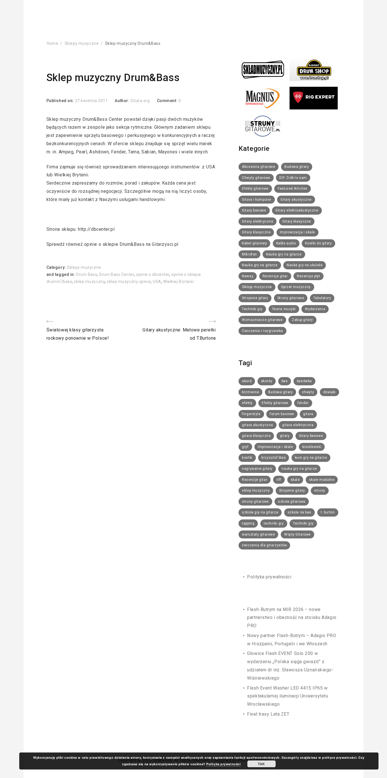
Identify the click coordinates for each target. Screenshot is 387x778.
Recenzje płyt (308, 276)
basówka (304, 381)
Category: (56, 267)
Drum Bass (86, 274)
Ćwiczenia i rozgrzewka (262, 331)
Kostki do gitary (318, 243)
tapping (248, 523)
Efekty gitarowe (255, 189)
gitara (308, 414)
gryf (245, 447)
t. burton (328, 512)
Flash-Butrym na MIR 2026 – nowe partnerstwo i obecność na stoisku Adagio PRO (291, 618)
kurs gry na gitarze (311, 458)
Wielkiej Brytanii (178, 281)
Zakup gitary (302, 320)
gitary (285, 436)
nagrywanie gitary (257, 469)
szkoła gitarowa (291, 502)
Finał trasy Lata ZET (268, 714)
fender (303, 403)
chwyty (308, 392)
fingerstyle (251, 414)
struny (319, 490)
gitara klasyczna (256, 436)
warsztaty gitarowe (258, 534)
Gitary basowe (254, 210)
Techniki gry (252, 309)
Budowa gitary (296, 167)
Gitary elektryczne (257, 221)
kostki (247, 458)
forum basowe (282, 414)
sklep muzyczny (89, 281)
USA (157, 281)
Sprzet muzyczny (296, 287)
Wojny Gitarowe (297, 534)
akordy (266, 381)
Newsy (247, 276)
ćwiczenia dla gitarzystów (264, 545)
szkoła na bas (299, 512)
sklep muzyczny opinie (129, 281)
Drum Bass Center (116, 274)
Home (52, 43)
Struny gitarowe (290, 298)
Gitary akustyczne (296, 200)
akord (247, 381)
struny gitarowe (255, 502)
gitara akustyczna (257, 425)
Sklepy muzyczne (82, 43)
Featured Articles (292, 189)
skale (295, 480)
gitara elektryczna (297, 425)
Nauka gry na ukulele (304, 265)
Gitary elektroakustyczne (296, 210)
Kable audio (286, 243)
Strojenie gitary (255, 298)
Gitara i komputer (256, 200)
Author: (122, 100)
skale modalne (321, 480)
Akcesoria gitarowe (258, 167)
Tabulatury (322, 298)
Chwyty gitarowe (256, 178)
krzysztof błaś (273, 458)
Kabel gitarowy (254, 243)
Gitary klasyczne (296, 221)
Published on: (60, 100)
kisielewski (311, 447)
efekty (247, 403)
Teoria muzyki (284, 309)
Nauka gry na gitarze (283, 254)
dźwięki (329, 392)
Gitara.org (140, 100)
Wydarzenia (315, 309)
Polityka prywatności (269, 577)
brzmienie (250, 392)
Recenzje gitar (275, 276)
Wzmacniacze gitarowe (262, 320)
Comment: (167, 100)
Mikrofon (249, 254)
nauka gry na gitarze (299, 469)
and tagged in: (61, 274)
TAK (261, 763)
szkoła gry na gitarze (260, 512)
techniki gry (274, 523)
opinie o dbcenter (152, 274)
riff (279, 480)
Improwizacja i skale (297, 232)
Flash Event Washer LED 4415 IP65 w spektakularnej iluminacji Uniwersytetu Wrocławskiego (287, 696)
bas (285, 381)
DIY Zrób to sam (293, 178)
